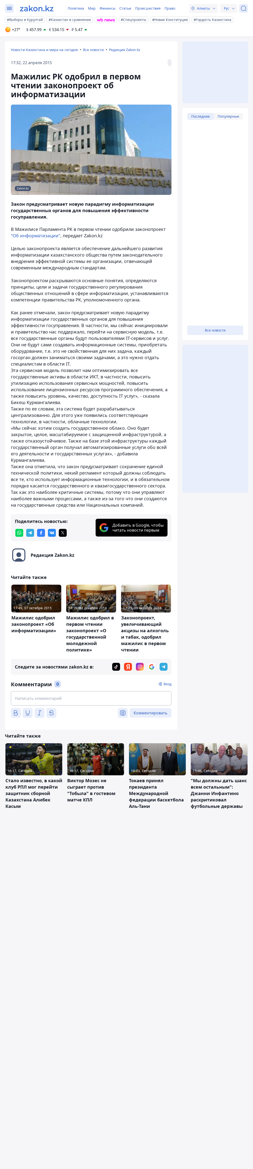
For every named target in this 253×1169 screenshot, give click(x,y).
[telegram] (30, 532)
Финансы (107, 8)
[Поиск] (243, 8)
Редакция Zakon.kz (124, 49)
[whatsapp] (19, 532)
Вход (167, 684)
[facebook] (41, 532)
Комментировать (151, 713)
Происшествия (148, 8)
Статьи (125, 8)
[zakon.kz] (37, 8)
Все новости (93, 49)
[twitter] (62, 532)
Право (170, 8)
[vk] (51, 532)
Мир (92, 8)
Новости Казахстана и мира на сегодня (44, 49)
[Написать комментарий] (91, 698)
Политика (76, 8)
